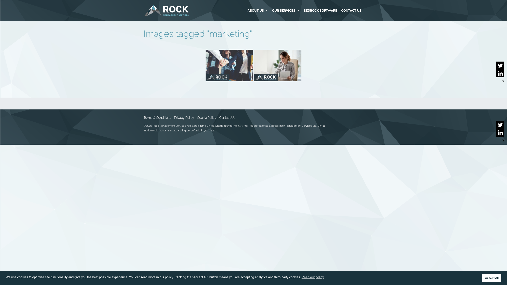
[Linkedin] (500, 73)
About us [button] (256, 10)
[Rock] (167, 10)
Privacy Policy (184, 118)
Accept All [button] (492, 277)
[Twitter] (500, 65)
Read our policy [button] (313, 277)
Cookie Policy (206, 118)
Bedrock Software (320, 10)
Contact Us (351, 10)
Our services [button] (283, 10)
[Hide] (503, 81)
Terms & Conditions (157, 118)
